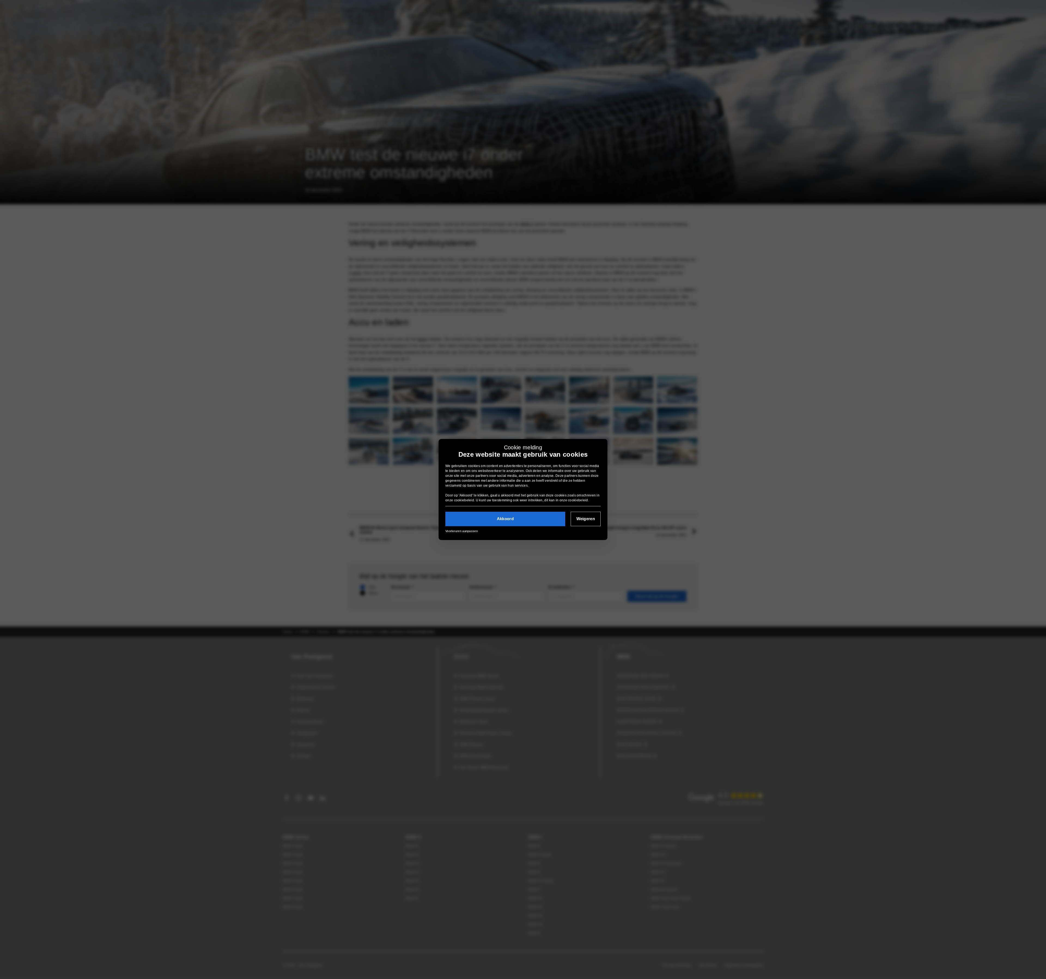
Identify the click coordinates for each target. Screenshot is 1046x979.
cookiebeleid (464, 500)
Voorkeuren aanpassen (461, 531)
